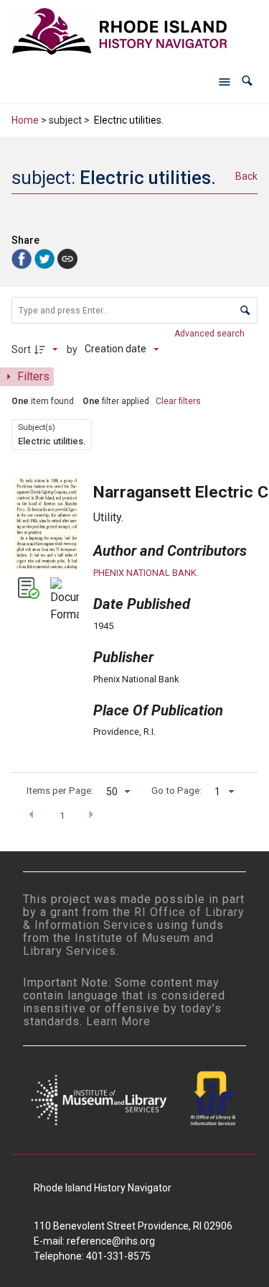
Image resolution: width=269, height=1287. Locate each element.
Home (25, 120)
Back (246, 176)
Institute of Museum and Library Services (118, 944)
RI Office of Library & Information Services (134, 918)
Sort (21, 349)
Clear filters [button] (178, 401)
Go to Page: (176, 790)
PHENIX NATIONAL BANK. (146, 572)
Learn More (118, 1021)
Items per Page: (60, 790)
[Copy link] (67, 259)
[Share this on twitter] (45, 258)
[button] (247, 81)
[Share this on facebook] (22, 258)
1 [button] (62, 815)
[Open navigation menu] (224, 81)
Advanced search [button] (210, 334)
